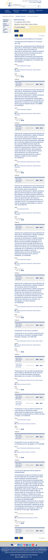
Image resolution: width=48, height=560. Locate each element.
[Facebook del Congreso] (27, 544)
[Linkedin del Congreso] (18, 544)
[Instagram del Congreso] (24, 544)
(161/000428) (39, 444)
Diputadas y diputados (20, 16)
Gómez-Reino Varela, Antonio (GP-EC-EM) (19, 84)
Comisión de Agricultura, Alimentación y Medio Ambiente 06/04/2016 (28, 345)
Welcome (31, 1)
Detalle (30, 557)
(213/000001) (19, 62)
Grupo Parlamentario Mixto (23, 209)
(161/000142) (31, 337)
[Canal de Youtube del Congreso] (33, 544)
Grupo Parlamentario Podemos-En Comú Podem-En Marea (30, 306)
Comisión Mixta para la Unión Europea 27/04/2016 (27, 517)
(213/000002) (19, 105)
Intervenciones (19, 20)
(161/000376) (25, 416)
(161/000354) (36, 376)
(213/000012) (19, 158)
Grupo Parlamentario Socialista (24, 65)
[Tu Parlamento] (14, 544)
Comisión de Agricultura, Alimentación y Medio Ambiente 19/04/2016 (28, 70)
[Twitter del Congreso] (30, 544)
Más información (34, 554)
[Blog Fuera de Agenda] (36, 544)
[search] (31, 6)
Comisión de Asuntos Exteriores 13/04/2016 (26, 423)
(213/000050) (19, 302)
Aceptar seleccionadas (15, 554)
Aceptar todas (25, 554)
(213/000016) (22, 205)
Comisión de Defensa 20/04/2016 (23, 384)
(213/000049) (26, 255)
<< (15, 35)
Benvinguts (36, 1)
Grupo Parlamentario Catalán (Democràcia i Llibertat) (28, 161)
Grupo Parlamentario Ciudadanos (24, 109)
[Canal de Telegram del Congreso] (21, 544)
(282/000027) (34, 510)
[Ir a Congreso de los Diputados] (13, 3)
